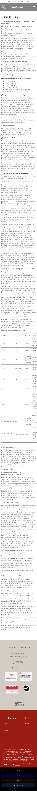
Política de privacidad (18, 789)
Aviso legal (26, 789)
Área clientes (20, 1)
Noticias (10, 1)
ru (29, 1)
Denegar (18, 780)
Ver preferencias (18, 785)
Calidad (14, 1)
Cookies (10, 789)
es (27, 1)
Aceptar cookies (18, 776)
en (25, 1)
